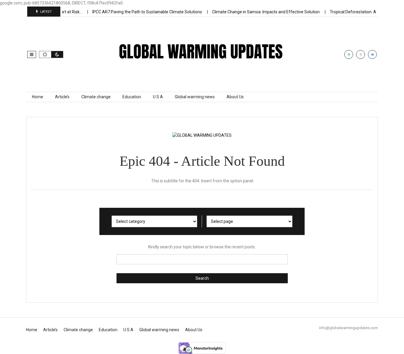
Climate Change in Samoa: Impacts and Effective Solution (262, 11)
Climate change (96, 96)
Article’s (62, 96)
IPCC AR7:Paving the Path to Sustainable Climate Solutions (143, 11)
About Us (235, 96)
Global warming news (195, 96)
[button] (31, 54)
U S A (158, 96)
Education (131, 96)
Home (37, 96)
